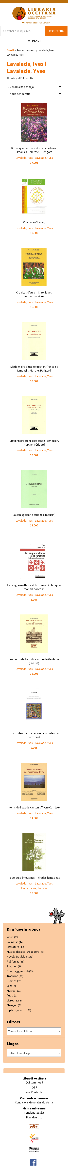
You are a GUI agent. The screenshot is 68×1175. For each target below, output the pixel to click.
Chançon (12, 1005)
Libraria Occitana (34, 13)
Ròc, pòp (12, 966)
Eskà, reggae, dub (18, 971)
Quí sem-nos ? (34, 1082)
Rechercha (56, 30)
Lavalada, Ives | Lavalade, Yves (34, 158)
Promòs (12, 981)
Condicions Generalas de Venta (34, 1102)
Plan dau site (34, 1117)
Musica (11, 990)
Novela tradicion (17, 956)
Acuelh (11, 50)
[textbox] (34, 1031)
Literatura (13, 947)
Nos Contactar (34, 1092)
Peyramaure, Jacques (34, 888)
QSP (34, 1087)
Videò (10, 937)
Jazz (9, 986)
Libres (10, 1000)
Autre (10, 995)
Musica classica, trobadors (23, 952)
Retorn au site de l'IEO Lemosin (37, 22)
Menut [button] (36, 40)
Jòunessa (12, 942)
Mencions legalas (34, 1112)
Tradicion (12, 976)
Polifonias (13, 961)
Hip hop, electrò (16, 1010)
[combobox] (34, 1031)
